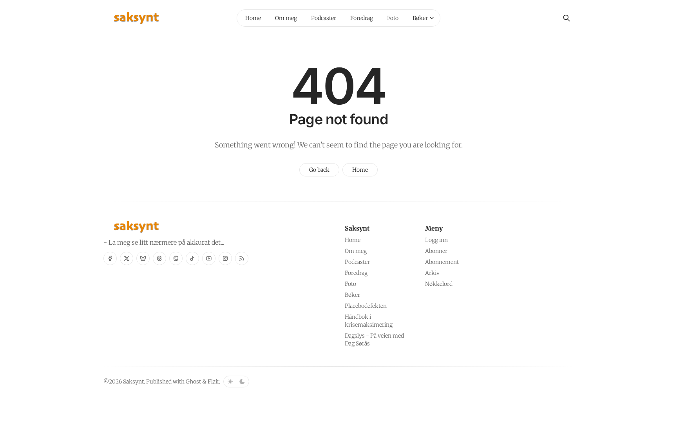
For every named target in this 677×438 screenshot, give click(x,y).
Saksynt (133, 381)
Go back (319, 169)
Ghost (193, 381)
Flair (213, 381)
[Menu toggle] (432, 18)
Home (360, 169)
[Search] (566, 18)
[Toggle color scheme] (236, 381)
